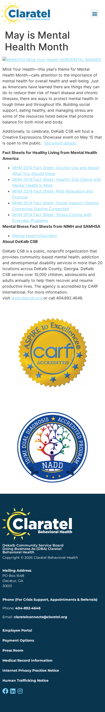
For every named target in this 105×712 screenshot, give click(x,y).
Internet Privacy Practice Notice (30, 670)
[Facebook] (5, 691)
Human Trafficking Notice (25, 680)
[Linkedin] (13, 691)
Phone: (21, 608)
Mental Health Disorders (34, 235)
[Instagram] (20, 691)
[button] (95, 14)
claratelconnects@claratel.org (40, 617)
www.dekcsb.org (26, 298)
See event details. (60, 143)
